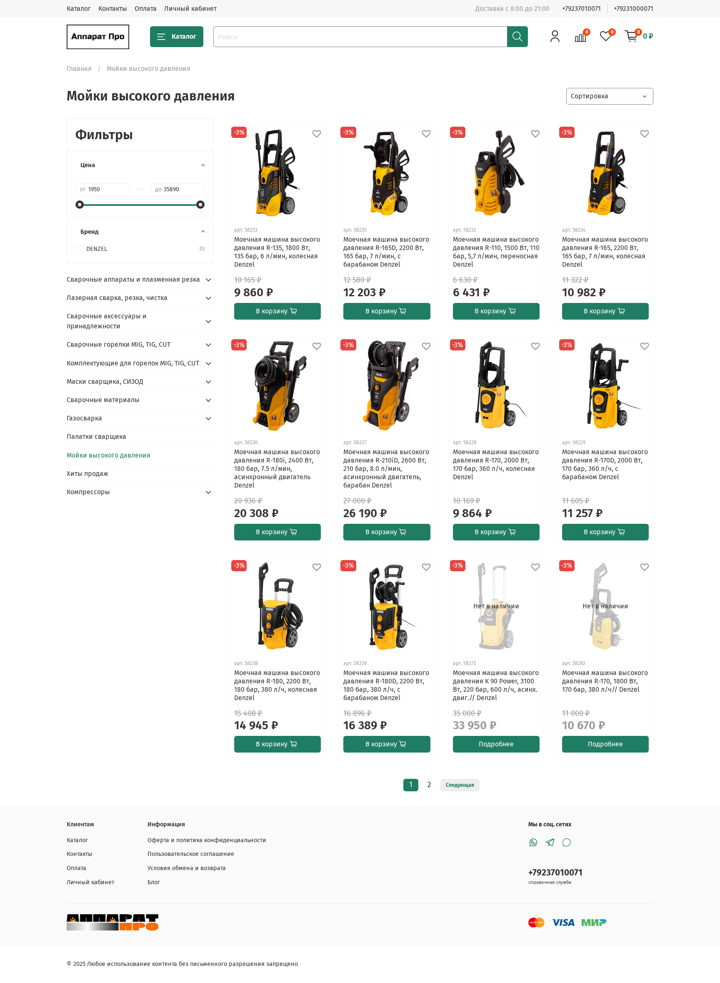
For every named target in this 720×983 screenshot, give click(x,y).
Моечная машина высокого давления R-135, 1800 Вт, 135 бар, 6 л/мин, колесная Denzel (277, 251)
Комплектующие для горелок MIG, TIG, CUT (133, 363)
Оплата (146, 9)
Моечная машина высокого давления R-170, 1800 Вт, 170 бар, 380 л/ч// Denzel (605, 681)
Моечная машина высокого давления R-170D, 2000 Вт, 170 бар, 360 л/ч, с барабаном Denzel (605, 464)
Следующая (460, 785)
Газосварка (84, 418)
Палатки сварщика (96, 436)
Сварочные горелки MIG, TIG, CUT (118, 344)
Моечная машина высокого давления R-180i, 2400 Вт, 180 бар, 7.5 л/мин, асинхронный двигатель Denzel (277, 468)
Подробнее (496, 744)
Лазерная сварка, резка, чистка (117, 298)
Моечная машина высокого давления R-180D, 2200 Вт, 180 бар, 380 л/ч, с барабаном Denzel (386, 685)
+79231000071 (633, 9)
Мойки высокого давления (108, 455)
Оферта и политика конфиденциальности (207, 840)
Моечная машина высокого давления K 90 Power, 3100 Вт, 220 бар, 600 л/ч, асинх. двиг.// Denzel (496, 685)
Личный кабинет (190, 9)
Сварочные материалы (103, 400)
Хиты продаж (87, 474)
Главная (79, 69)
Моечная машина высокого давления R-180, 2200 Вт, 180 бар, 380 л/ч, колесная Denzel (277, 685)
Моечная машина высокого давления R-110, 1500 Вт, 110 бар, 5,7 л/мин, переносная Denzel (496, 251)
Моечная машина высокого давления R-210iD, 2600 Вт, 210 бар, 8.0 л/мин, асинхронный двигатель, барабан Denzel (386, 468)
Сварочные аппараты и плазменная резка (133, 279)
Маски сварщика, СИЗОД (105, 381)
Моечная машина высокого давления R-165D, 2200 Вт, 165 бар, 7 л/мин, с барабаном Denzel (386, 251)
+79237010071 (581, 9)
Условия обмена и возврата (187, 868)
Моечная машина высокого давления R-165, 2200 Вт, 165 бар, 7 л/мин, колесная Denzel (605, 251)
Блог (154, 882)
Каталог (79, 9)
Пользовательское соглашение (191, 854)
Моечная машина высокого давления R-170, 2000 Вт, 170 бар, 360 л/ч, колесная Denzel (496, 464)
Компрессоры (88, 492)
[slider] (79, 204)
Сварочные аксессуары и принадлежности (107, 321)
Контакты (112, 9)
